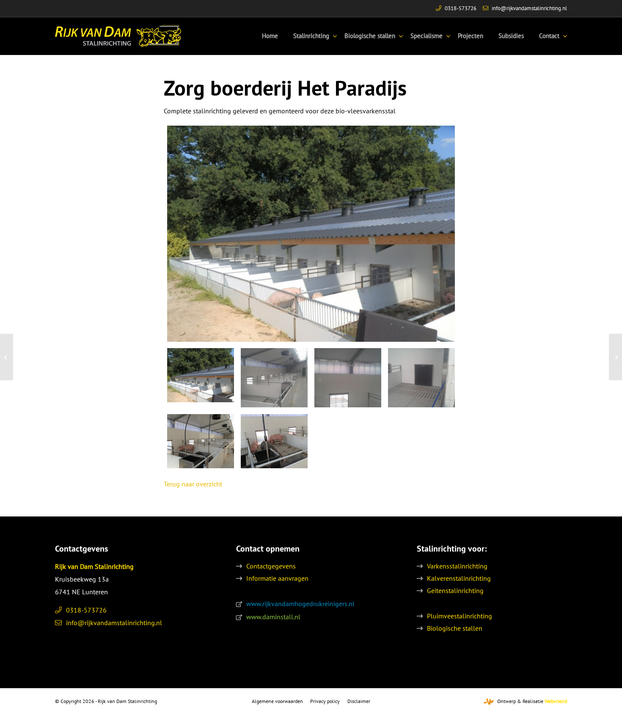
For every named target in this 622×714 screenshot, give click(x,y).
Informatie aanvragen (277, 578)
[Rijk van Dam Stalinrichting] (118, 36)
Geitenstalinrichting (455, 590)
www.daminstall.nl (273, 616)
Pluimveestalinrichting (459, 616)
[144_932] (348, 378)
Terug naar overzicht (193, 484)
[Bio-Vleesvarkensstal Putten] (6, 357)
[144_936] (311, 233)
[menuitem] (270, 36)
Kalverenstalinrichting (459, 578)
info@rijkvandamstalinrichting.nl (529, 8)
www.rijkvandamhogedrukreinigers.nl (300, 603)
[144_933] (274, 378)
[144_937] (274, 441)
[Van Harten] (615, 357)
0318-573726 (460, 8)
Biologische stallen (454, 628)
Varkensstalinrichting (457, 566)
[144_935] (200, 441)
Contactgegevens (271, 566)
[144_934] (421, 378)
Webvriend (556, 701)
